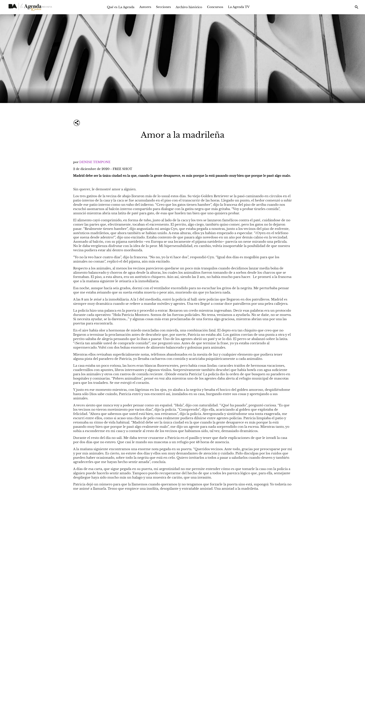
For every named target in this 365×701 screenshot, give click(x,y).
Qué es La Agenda (120, 7)
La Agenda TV (239, 7)
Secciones (163, 7)
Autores (145, 7)
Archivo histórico (189, 7)
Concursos (215, 7)
